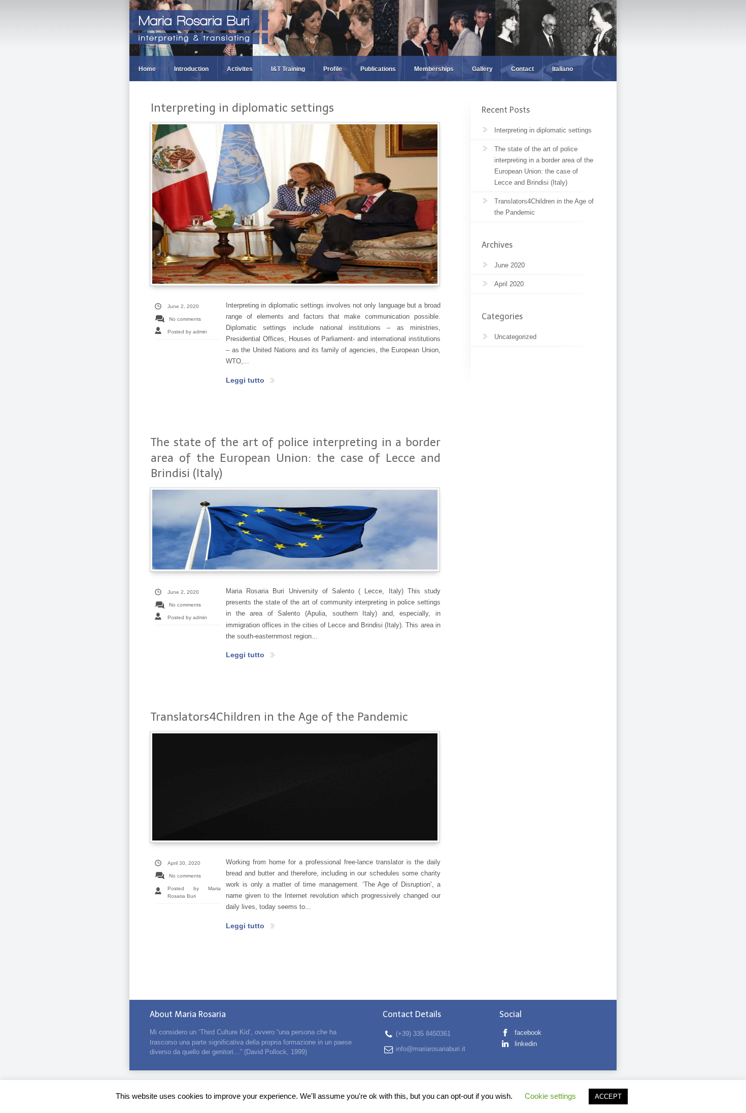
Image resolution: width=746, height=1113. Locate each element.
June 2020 (509, 265)
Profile (332, 69)
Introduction (191, 69)
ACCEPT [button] (608, 1096)
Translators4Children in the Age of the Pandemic (279, 717)
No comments (185, 319)
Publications (378, 69)
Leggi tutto (245, 380)
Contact (522, 69)
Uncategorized (515, 337)
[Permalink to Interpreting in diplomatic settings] (295, 204)
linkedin (525, 1044)
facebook (527, 1032)
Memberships (434, 69)
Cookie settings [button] (550, 1096)
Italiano (562, 69)
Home (147, 69)
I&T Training (288, 69)
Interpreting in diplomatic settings (242, 108)
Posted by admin (187, 331)
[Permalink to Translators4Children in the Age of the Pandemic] (295, 787)
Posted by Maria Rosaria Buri (194, 892)
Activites (240, 69)
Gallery (482, 69)
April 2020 (509, 284)
